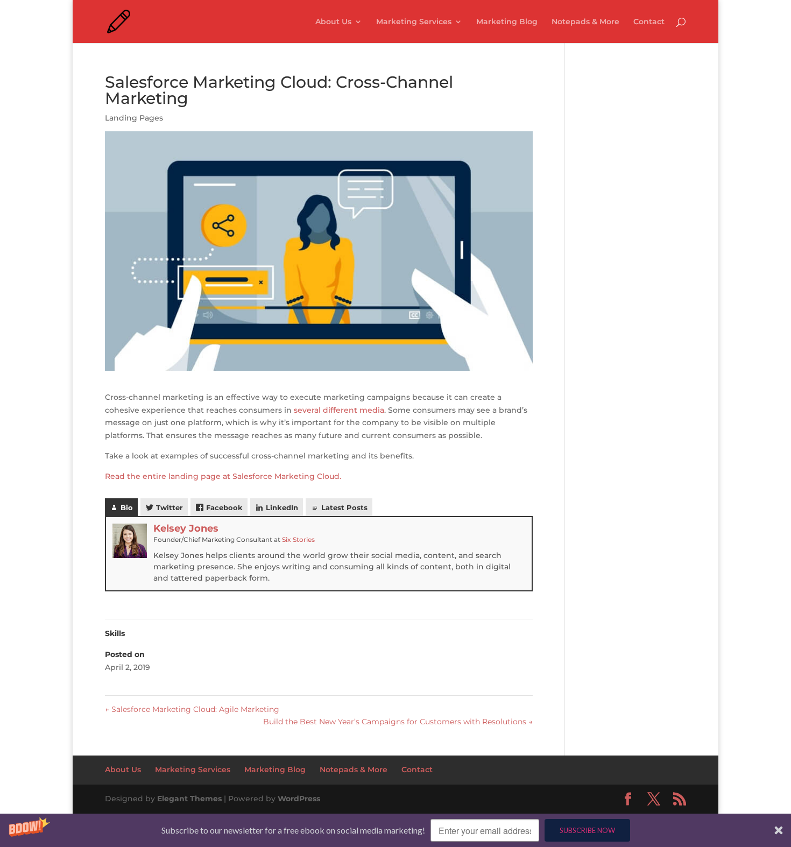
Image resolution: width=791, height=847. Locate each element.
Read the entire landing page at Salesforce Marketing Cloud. (223, 476)
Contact (649, 22)
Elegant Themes (189, 798)
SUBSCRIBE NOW (587, 830)
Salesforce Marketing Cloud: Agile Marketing (192, 709)
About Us (333, 22)
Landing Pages (134, 118)
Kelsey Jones (185, 528)
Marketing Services (413, 22)
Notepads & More (585, 22)
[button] (395, 830)
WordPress (299, 798)
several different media (339, 410)
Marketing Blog (507, 22)
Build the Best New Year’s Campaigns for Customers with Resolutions (398, 721)
